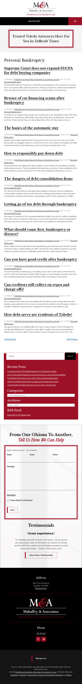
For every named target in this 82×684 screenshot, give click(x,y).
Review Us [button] (41, 658)
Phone (55, 455)
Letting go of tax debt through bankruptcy (40, 204)
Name (9, 455)
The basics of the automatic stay (31, 128)
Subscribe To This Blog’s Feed (18, 415)
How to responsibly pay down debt (33, 153)
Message (10, 466)
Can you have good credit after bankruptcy (40, 259)
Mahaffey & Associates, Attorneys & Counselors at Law (36, 79)
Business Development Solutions (50, 675)
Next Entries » (72, 339)
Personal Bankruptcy (12, 82)
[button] (75, 21)
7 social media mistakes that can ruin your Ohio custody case (31, 385)
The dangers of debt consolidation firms (38, 179)
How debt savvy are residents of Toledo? (38, 315)
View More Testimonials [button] (41, 555)
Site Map (22, 675)
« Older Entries (10, 339)
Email (32, 455)
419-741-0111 (34, 21)
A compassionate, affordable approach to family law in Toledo (32, 371)
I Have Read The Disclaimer (21, 500)
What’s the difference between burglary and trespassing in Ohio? (33, 381)
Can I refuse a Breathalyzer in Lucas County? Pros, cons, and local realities (36, 375)
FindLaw (68, 675)
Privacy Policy (32, 675)
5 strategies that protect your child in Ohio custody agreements (32, 378)
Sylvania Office (41, 588)
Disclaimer (11, 495)
